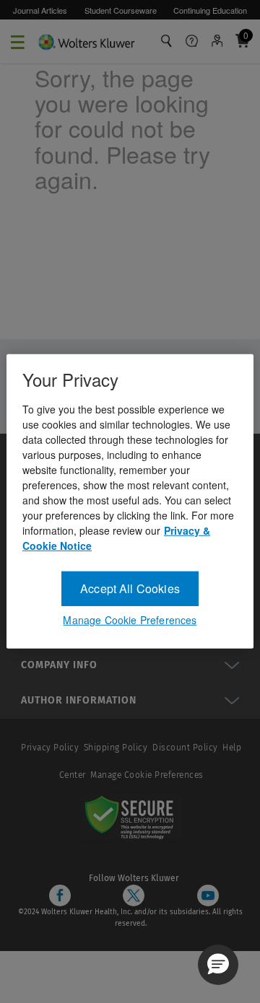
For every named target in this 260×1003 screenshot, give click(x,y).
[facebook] (60, 895)
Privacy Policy (50, 748)
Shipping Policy (116, 748)
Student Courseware (120, 10)
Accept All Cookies (130, 588)
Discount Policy (185, 748)
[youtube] (208, 895)
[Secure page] (132, 817)
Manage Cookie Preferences (147, 775)
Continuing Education (210, 10)
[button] (218, 965)
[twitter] (133, 895)
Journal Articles (40, 10)
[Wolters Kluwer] (86, 40)
